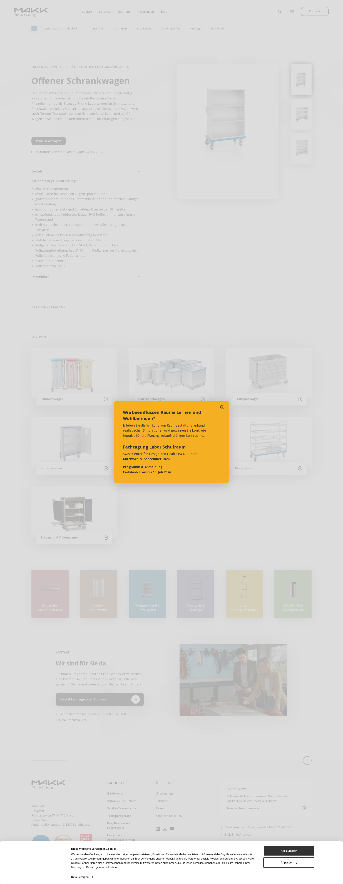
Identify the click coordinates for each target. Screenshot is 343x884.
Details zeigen (80, 876)
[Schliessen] (222, 407)
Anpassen (287, 862)
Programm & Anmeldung (143, 467)
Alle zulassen (289, 850)
